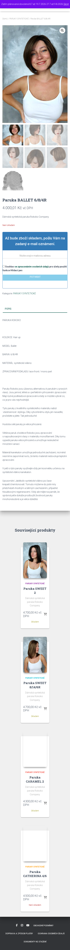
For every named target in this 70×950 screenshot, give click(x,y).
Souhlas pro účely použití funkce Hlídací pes (35, 268)
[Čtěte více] (45, 897)
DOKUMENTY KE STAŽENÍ (35, 942)
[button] (62, 30)
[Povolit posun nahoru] (63, 943)
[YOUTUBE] (28, 925)
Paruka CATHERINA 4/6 (35, 874)
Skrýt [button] (66, 4)
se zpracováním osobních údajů (31, 266)
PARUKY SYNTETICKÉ (19, 19)
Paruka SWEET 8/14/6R (34, 685)
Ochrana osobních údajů (51, 933)
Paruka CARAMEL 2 (35, 779)
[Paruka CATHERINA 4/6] (35, 843)
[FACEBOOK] (16, 925)
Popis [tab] (8, 308)
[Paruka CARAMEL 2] (35, 749)
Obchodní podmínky (43, 925)
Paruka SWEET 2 (34, 591)
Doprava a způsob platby (19, 933)
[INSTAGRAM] (22, 925)
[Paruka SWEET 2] (35, 560)
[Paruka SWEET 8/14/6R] (35, 655)
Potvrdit (35, 277)
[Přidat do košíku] (45, 614)
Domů (5, 19)
